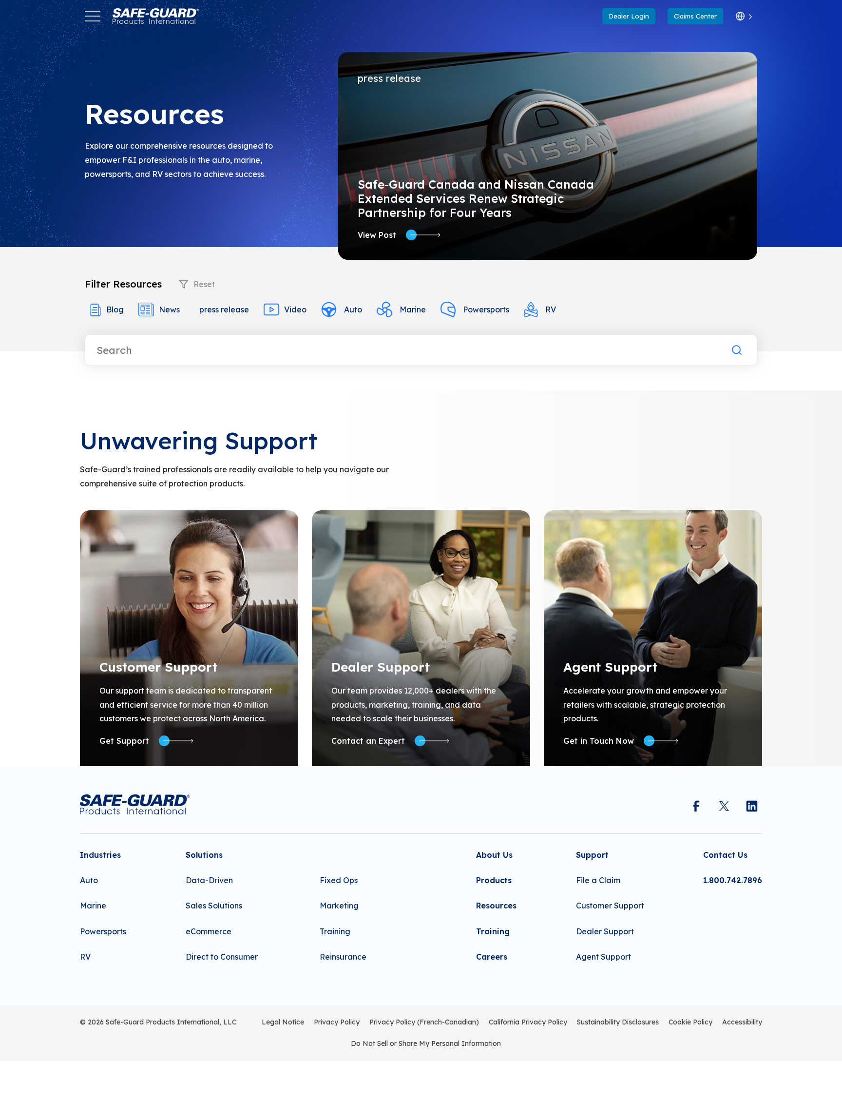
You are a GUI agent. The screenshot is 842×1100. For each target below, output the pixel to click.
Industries (100, 855)
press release (224, 309)
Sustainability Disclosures (618, 1022)
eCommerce (208, 931)
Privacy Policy (337, 1022)
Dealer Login (629, 16)
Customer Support (610, 905)
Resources (496, 905)
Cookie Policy (690, 1022)
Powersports (486, 309)
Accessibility (742, 1022)
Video (295, 309)
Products (494, 880)
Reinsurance (343, 957)
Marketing (339, 905)
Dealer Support (605, 931)
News (169, 309)
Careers (491, 957)
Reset (204, 284)
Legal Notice (283, 1022)
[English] (743, 16)
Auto (353, 309)
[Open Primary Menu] (92, 16)
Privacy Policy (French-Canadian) (424, 1022)
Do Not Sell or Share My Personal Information (426, 1043)
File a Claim (598, 880)
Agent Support (603, 957)
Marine (413, 309)
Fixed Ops (339, 880)
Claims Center (695, 16)
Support (592, 855)
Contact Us (725, 855)
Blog (115, 309)
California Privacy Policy (528, 1022)
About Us (494, 855)
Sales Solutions (214, 905)
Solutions (204, 855)
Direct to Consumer (222, 957)
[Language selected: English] (743, 16)
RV (550, 309)
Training (335, 931)
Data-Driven (209, 880)
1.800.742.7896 (732, 880)
